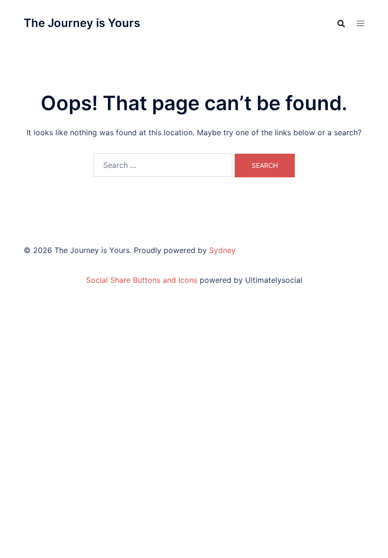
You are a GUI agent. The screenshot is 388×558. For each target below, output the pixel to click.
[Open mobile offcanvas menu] (360, 23)
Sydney (222, 250)
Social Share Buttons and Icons (141, 280)
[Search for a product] (341, 23)
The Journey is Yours (82, 23)
